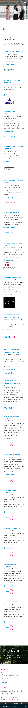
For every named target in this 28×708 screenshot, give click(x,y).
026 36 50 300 (12, 697)
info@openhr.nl (13, 699)
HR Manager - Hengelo (11, 212)
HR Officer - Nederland (11, 602)
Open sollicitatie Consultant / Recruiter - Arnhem (12, 383)
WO (4, 28)
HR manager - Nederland (12, 454)
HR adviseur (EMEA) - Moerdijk (13, 51)
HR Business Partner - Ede (12, 277)
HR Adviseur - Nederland (12, 528)
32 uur (5, 30)
